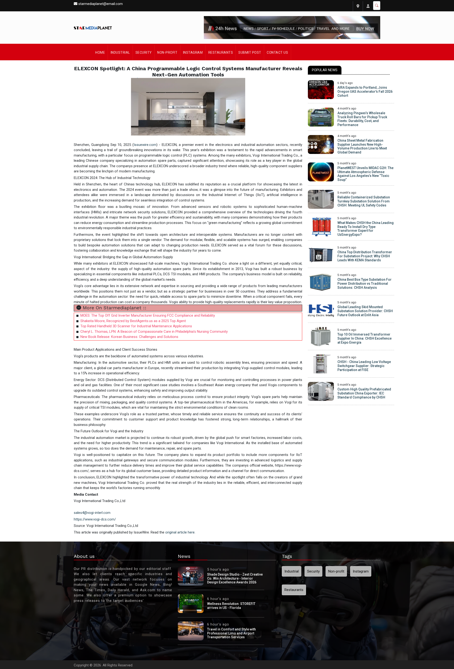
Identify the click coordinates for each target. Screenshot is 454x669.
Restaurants (220, 52)
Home (100, 52)
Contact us (277, 52)
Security (143, 52)
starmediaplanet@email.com (100, 4)
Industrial (120, 52)
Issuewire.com (145, 145)
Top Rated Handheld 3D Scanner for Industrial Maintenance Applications (136, 326)
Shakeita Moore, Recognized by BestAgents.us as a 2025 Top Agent (133, 321)
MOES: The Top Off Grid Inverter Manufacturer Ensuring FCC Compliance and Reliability (147, 315)
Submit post (249, 52)
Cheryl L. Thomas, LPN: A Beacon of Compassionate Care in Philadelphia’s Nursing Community (154, 331)
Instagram (193, 52)
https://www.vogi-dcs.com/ (95, 519)
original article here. (180, 532)
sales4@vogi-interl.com (92, 513)
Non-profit (167, 52)
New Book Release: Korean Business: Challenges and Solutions (129, 337)
